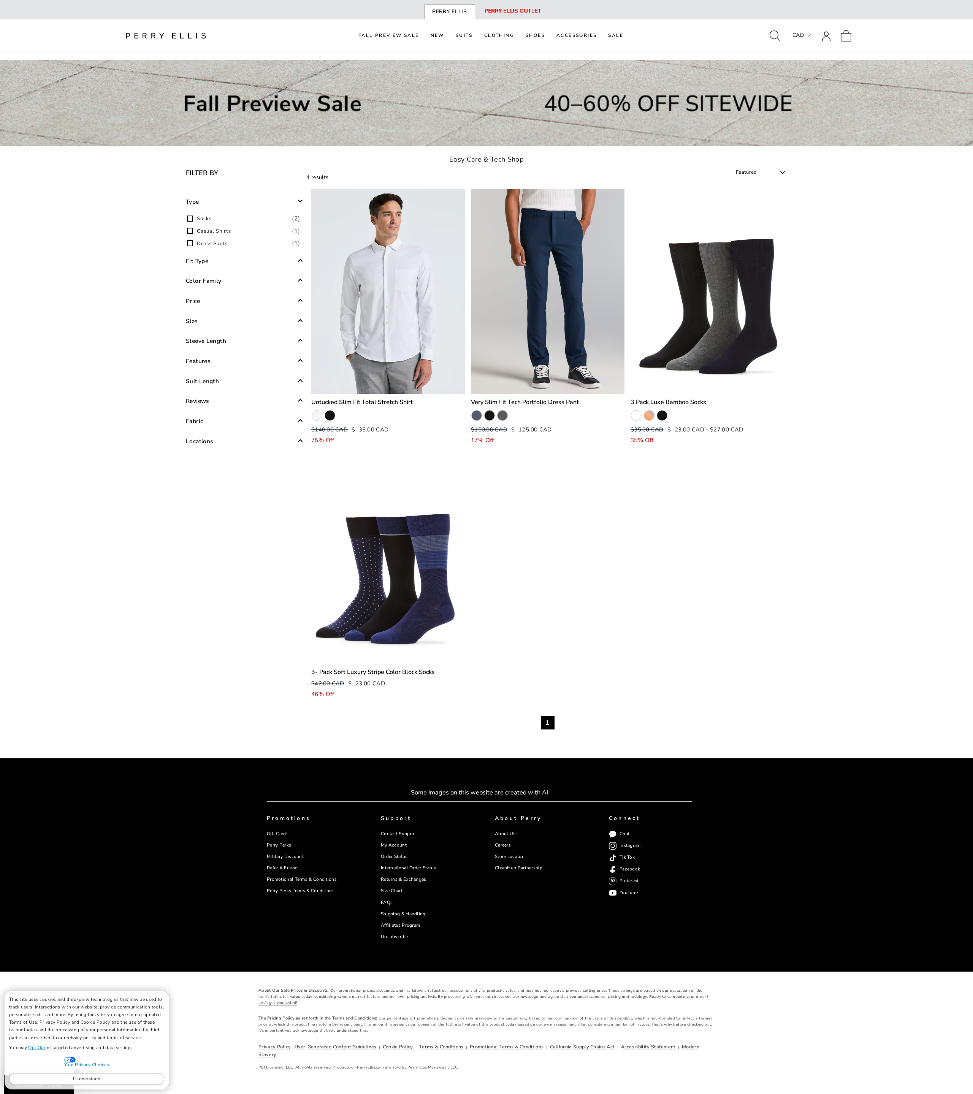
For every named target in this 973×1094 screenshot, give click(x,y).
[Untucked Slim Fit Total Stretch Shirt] (388, 291)
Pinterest (629, 881)
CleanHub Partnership (518, 868)
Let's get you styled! (277, 1002)
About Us (505, 834)
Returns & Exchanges (403, 879)
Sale (615, 35)
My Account (394, 845)
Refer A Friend (282, 868)
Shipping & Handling (403, 914)
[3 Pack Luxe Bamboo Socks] (707, 291)
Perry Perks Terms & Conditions (300, 891)
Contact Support (398, 834)
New (437, 35)
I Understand (87, 1079)
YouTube (629, 893)
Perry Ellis (449, 11)
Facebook (630, 869)
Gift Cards (277, 834)
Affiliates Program (400, 925)
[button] (244, 201)
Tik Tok (627, 858)
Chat (624, 834)
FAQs (387, 902)
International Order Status (408, 868)
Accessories (576, 35)
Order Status (394, 856)
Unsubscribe (394, 937)
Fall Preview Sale (388, 35)
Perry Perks (279, 845)
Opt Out (36, 1048)
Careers (503, 845)
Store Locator (509, 856)
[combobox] (760, 172)
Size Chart (392, 891)
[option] (244, 218)
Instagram (630, 846)
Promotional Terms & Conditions (302, 879)
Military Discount (285, 856)
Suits (464, 35)
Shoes (535, 35)
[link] (846, 35)
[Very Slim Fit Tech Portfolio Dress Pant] (547, 291)
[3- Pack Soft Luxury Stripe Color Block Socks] (388, 561)
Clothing (499, 35)
